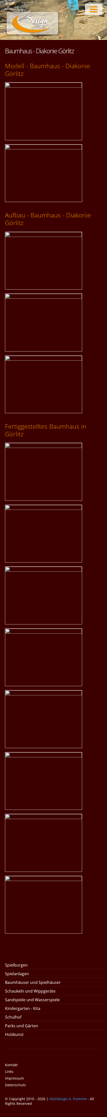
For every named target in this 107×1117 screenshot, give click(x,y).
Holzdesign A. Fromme (68, 1099)
